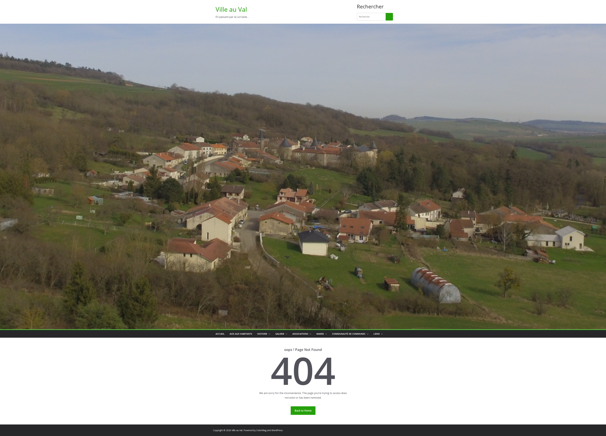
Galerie (279, 333)
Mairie (320, 333)
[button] (268, 334)
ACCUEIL (220, 333)
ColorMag (261, 430)
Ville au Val (231, 9)
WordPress (277, 430)
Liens (377, 333)
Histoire (262, 333)
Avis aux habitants (241, 333)
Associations (300, 333)
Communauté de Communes (348, 333)
